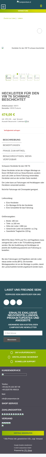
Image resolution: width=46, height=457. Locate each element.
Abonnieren (11, 340)
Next (41, 79)
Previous (4, 79)
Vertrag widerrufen (23, 433)
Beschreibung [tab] (11, 140)
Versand (19, 119)
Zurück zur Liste (9, 18)
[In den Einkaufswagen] (3, 25)
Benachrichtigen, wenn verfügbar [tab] (17, 158)
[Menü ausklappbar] (3, 7)
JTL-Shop (28, 450)
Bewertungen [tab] (11, 145)
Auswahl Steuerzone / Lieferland (13, 121)
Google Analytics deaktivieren (23, 445)
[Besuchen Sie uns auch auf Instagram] (19, 302)
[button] (27, 6)
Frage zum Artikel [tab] (14, 151)
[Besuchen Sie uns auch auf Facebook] (6, 302)
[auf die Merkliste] (39, 30)
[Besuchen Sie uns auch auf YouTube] (13, 302)
